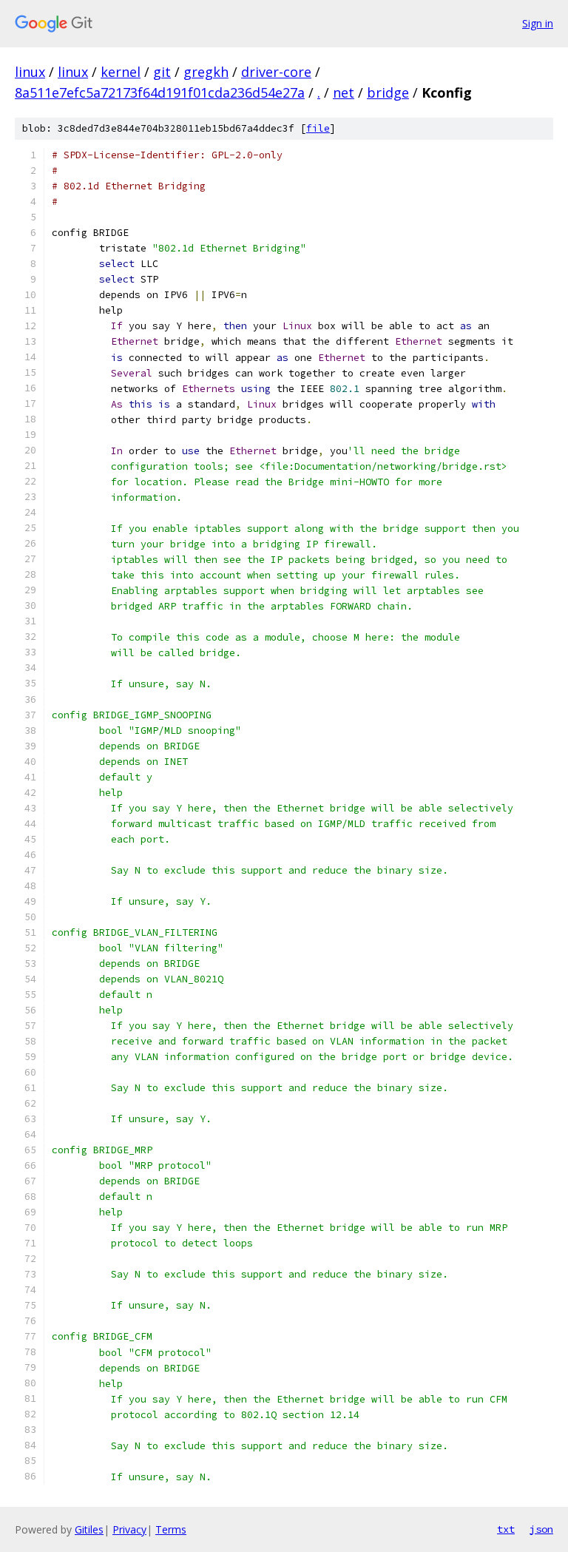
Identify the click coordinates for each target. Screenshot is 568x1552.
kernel (121, 72)
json (541, 1529)
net (343, 92)
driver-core (276, 72)
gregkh (206, 72)
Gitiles (89, 1529)
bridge (388, 92)
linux (30, 72)
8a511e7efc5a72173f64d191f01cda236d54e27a (160, 92)
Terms (170, 1529)
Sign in (537, 23)
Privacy (129, 1529)
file (318, 128)
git (162, 72)
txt (506, 1529)
